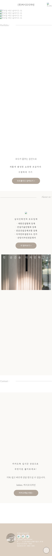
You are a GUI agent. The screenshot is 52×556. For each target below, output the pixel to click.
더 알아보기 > (26, 245)
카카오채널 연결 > (26, 493)
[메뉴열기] (48, 5)
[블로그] (19, 536)
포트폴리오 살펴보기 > (26, 181)
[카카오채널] (23, 536)
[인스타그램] (28, 536)
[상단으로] (46, 550)
